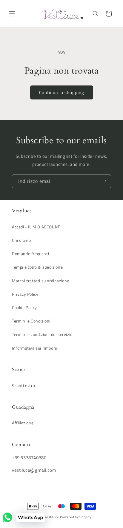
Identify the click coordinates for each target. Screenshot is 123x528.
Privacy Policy (25, 294)
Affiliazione (22, 423)
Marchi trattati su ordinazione (40, 281)
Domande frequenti (30, 253)
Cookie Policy (24, 307)
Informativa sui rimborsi (35, 348)
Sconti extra (23, 385)
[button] (12, 13)
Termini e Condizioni (31, 321)
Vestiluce (51, 517)
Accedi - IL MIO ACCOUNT (36, 227)
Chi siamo (21, 240)
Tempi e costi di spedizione (37, 267)
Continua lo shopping (61, 92)
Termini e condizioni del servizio (42, 334)
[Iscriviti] (104, 181)
